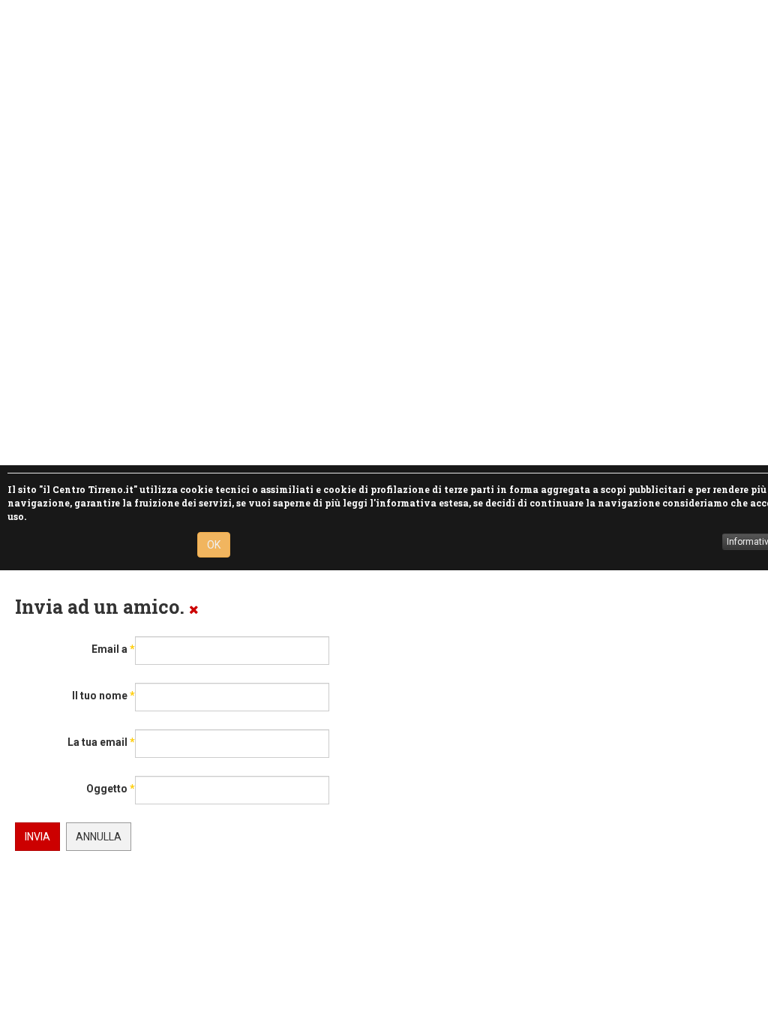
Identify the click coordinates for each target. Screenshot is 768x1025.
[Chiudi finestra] (194, 609)
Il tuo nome (103, 696)
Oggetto (110, 789)
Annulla (99, 837)
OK (213, 545)
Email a (113, 649)
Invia (37, 837)
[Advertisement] (378, 232)
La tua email (101, 742)
